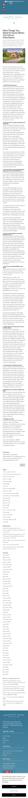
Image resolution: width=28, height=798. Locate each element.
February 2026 (7, 560)
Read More (5, 782)
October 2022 (7, 622)
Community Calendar (9, 763)
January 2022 (6, 636)
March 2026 (6, 557)
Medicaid (5, 500)
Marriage (5, 498)
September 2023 (7, 607)
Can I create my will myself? (11, 544)
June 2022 (6, 624)
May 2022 (5, 626)
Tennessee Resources (8, 519)
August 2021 (6, 645)
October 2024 (6, 583)
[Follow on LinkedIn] (4, 7)
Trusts (20, 45)
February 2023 (7, 614)
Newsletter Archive (8, 768)
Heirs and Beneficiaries (9, 44)
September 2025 (7, 569)
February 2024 (7, 598)
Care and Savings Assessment (11, 474)
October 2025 (6, 567)
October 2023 (7, 605)
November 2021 (7, 638)
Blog (4, 738)
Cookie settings (14, 790)
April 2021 (6, 655)
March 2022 (6, 631)
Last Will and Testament (9, 495)
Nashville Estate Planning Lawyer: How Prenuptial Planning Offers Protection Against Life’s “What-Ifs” (14, 536)
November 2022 (7, 619)
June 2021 (5, 650)
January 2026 (6, 562)
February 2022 (7, 633)
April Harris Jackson (10, 40)
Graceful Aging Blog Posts (12, 678)
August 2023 (6, 610)
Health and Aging (8, 488)
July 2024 (5, 588)
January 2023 (6, 617)
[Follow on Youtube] (4, 10)
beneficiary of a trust (8, 429)
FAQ (4, 742)
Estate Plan (12, 42)
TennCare (5, 517)
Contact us (6, 740)
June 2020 (6, 669)
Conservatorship (7, 476)
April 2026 (6, 555)
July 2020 (5, 667)
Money (11, 45)
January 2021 (6, 662)
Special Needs (7, 514)
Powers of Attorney (8, 510)
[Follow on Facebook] (4, 2)
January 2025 (6, 581)
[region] (14, 785)
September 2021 (7, 643)
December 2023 (7, 603)
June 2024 (5, 591)
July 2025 (5, 574)
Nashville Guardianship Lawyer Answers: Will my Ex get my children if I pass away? (14, 530)
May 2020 (6, 672)
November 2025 (7, 564)
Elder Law (5, 42)
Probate (16, 45)
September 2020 (7, 665)
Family (18, 42)
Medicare (5, 503)
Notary (5, 507)
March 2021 (6, 657)
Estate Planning (7, 753)
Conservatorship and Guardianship (13, 751)
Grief (21, 42)
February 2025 (7, 579)
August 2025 (6, 571)
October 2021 (6, 641)
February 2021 (7, 660)
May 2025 (5, 576)
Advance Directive (8, 472)
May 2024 (5, 593)
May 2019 (5, 674)
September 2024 (7, 586)
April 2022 (6, 629)
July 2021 (5, 648)
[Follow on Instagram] (4, 5)
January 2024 (6, 600)
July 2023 (5, 612)
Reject (14, 795)
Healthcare (6, 491)
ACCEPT (14, 786)
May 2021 (5, 653)
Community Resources (9, 765)
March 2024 (6, 595)
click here (15, 443)
